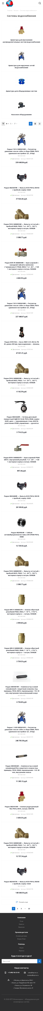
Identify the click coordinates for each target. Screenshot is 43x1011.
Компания (21, 918)
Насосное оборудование (21, 114)
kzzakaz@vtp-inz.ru (33, 975)
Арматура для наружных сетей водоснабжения (21, 66)
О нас (21, 921)
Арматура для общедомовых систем (21, 91)
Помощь (21, 944)
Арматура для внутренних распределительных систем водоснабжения (21, 41)
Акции (21, 948)
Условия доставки (21, 936)
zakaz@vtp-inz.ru (33, 973)
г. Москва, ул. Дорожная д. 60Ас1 (23, 980)
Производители (21, 932)
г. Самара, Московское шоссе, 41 (23, 988)
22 (29, 909)
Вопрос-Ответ (21, 939)
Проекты (21, 951)
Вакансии (21, 927)
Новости (21, 924)
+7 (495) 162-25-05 (13, 972)
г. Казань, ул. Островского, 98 (23, 985)
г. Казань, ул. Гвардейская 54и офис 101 (23, 983)
